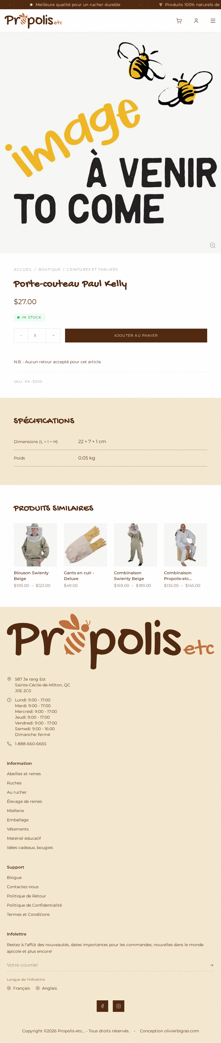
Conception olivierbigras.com (169, 1030)
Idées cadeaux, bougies (30, 847)
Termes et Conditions (28, 914)
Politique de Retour (26, 896)
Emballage (17, 819)
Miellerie (15, 810)
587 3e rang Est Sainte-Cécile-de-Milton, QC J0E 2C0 (42, 685)
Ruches (14, 783)
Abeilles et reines (24, 773)
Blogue (14, 877)
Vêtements (18, 829)
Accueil (23, 269)
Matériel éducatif (24, 838)
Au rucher (17, 792)
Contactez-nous (23, 886)
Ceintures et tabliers (92, 269)
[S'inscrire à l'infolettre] (211, 965)
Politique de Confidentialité (34, 905)
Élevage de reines (24, 801)
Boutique (50, 269)
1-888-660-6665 (30, 743)
